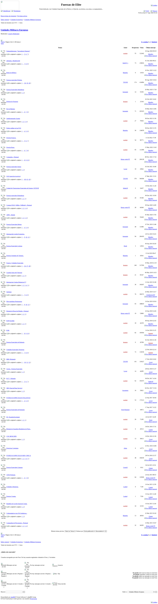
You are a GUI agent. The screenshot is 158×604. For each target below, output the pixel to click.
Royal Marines (10, 109)
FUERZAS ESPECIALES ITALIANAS (18, 398)
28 (29, 266)
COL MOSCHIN (11, 436)
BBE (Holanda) (11, 359)
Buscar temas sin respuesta (8, 16)
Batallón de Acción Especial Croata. (16, 503)
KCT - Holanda (11, 378)
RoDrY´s (125, 63)
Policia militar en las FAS (13, 128)
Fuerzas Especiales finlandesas (15, 89)
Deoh (125, 246)
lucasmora (125, 390)
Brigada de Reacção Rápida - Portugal (17, 311)
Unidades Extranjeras (16, 19)
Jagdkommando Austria (13, 118)
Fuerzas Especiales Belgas (14, 224)
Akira (125, 448)
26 (25, 266)
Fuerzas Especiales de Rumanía (15, 409)
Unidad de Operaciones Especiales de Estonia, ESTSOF (22, 188)
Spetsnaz (9, 292)
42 (29, 179)
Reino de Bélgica (11, 72)
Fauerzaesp (33, 599)
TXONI (125, 82)
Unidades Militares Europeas (32, 19)
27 (27, 266)
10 (28, 160)
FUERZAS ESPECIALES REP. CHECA (18, 455)
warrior (125, 53)
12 (29, 362)
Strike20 (125, 188)
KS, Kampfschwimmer (13, 417)
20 (29, 83)
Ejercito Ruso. (10, 147)
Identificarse (6, 11)
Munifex (150, 54)
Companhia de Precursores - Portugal (17, 523)
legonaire (125, 92)
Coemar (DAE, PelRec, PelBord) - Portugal (19, 205)
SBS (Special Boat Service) (14, 388)
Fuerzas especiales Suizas (13, 166)
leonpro (125, 101)
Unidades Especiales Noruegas (15, 349)
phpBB (13, 597)
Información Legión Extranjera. (15, 234)
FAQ (147, 11)
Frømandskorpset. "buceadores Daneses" (18, 51)
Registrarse (17, 11)
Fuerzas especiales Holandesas (15, 195)
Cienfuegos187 (150, 295)
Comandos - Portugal (12, 157)
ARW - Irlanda (10, 215)
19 (27, 83)
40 (25, 179)
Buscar (155, 11)
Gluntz (151, 429)
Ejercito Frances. (11, 138)
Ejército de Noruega (12, 101)
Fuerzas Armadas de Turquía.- (15, 255)
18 (25, 83)
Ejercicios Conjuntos (12, 448)
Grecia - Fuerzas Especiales (14, 369)
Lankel (125, 487)
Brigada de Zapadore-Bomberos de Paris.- (18, 429)
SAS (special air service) (13, 176)
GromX (125, 467)
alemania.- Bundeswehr (13, 61)
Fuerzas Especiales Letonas (14, 246)
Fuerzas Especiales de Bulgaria (15, 342)
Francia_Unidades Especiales (14, 263)
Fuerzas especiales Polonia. (14, 80)
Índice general (5, 19)
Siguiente (154, 42)
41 (27, 179)
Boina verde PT (125, 159)
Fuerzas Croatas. (11, 496)
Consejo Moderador (13, 34)
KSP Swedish (10, 321)
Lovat (125, 169)
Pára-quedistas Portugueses (14, 301)
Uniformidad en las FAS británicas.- (16, 513)
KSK (7, 330)
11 (28, 237)
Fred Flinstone (125, 409)
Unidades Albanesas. (12, 487)
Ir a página (144, 42)
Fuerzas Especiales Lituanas (14, 467)
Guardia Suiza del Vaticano (14, 272)
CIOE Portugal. (10, 475)
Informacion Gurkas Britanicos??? (16, 282)
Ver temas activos (22, 16)
